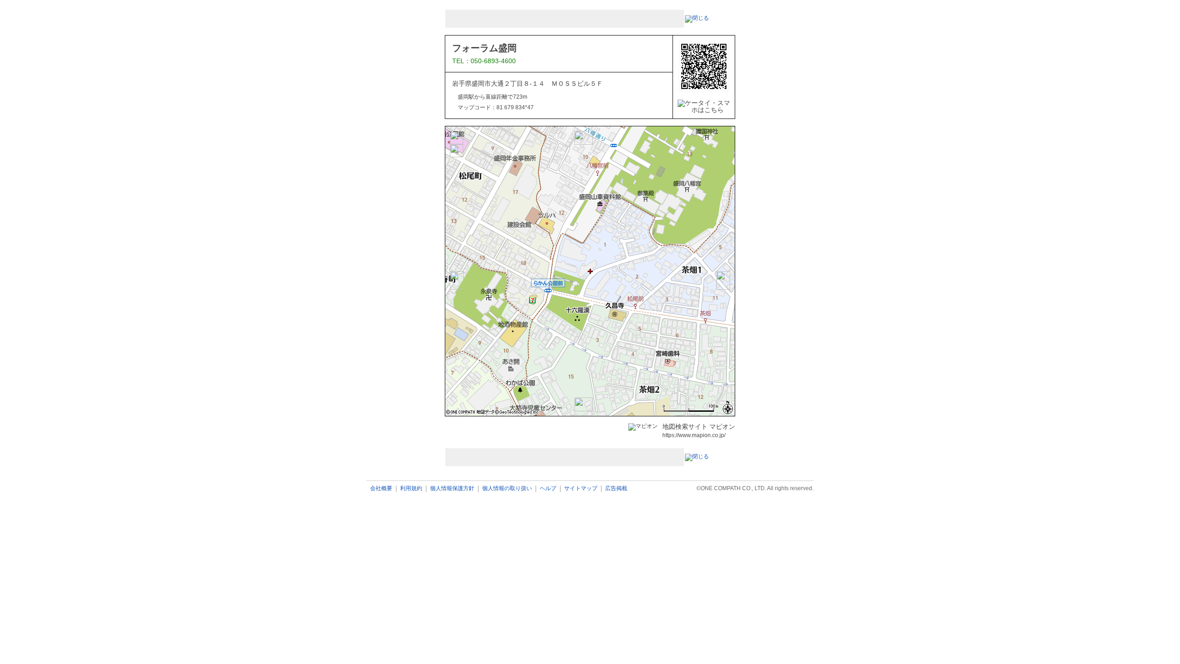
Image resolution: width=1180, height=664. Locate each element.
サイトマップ (580, 489)
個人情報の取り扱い (507, 489)
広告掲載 (616, 489)
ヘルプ (548, 489)
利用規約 (411, 489)
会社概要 (381, 489)
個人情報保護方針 (452, 489)
